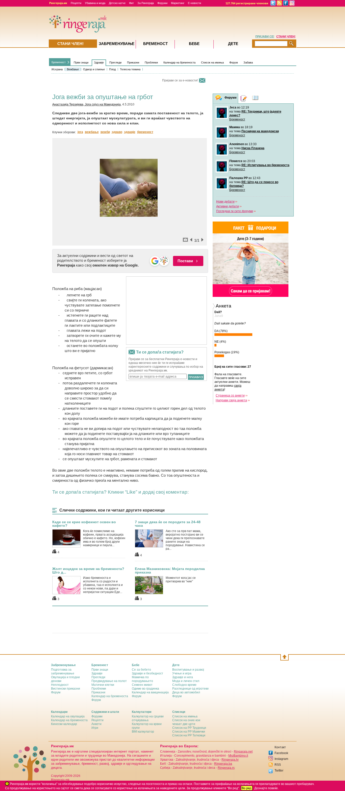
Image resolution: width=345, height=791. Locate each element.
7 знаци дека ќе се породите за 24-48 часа (168, 523)
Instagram (281, 759)
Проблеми (151, 62)
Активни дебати (227, 206)
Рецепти (76, 3)
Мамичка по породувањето (142, 679)
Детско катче (117, 3)
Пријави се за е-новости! (180, 80)
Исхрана (57, 69)
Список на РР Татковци (188, 735)
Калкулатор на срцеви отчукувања (148, 718)
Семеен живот (142, 685)
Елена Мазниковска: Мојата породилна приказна (170, 570)
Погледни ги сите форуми (234, 211)
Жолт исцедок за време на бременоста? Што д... (88, 570)
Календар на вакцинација (150, 692)
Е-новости (194, 3)
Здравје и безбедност (147, 673)
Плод (112, 69)
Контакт (280, 747)
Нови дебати (225, 201)
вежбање (92, 132)
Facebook (281, 753)
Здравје (99, 62)
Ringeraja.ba (223, 763)
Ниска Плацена (252, 148)
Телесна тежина (130, 69)
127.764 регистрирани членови (247, 3)
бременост (145, 132)
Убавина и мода (95, 3)
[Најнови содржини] (255, 98)
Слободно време (184, 685)
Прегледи (115, 62)
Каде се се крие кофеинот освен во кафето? (84, 523)
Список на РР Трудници (189, 728)
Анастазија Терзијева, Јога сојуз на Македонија (86, 104)
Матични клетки (102, 685)
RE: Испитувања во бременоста (265, 165)
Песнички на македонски (260, 131)
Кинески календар (64, 724)
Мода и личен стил (185, 681)
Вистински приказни (65, 688)
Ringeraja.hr (230, 759)
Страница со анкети (230, 395)
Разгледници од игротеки (190, 688)
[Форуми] (219, 99)
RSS (278, 764)
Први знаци (81, 62)
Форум (233, 62)
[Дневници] (244, 98)
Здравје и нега (182, 677)
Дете (233, 43)
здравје (129, 132)
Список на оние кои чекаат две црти (186, 722)
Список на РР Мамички (188, 731)
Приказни (133, 62)
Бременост (59, 62)
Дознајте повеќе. (266, 788)
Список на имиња (212, 62)
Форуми (162, 3)
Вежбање (73, 69)
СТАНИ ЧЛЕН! (285, 36)
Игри (94, 728)
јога (80, 132)
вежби (105, 132)
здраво (117, 132)
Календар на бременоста (179, 62)
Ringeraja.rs (226, 768)
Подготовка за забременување (62, 671)
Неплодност (60, 685)
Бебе (194, 43)
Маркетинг (177, 3)
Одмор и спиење (94, 69)
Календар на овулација (68, 716)
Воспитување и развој (188, 669)
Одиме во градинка (145, 688)
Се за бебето (141, 669)
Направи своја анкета (231, 400)
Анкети (96, 724)
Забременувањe (116, 43)
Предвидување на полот (109, 681)
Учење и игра (181, 673)
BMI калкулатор (143, 731)
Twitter (279, 770)
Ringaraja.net (243, 751)
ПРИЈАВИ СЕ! (264, 36)
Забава (248, 62)
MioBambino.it (238, 755)
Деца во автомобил (186, 692)
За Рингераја (145, 3)
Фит (131, 3)
